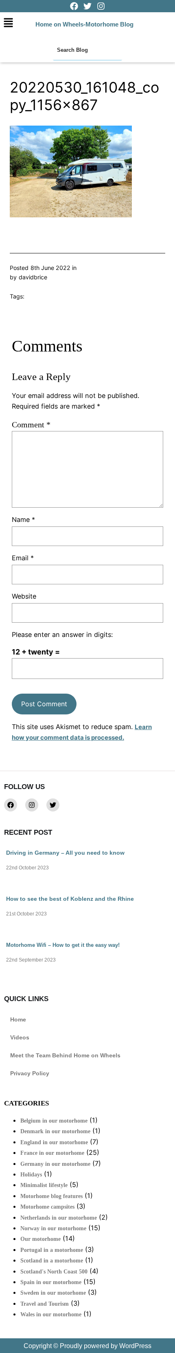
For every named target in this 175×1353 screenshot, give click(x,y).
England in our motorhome (54, 1142)
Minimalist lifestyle (44, 1185)
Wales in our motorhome (50, 1314)
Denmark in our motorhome (55, 1131)
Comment (31, 424)
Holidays (31, 1175)
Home (18, 1019)
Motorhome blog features (51, 1196)
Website (24, 596)
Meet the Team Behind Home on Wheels (65, 1055)
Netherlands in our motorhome (58, 1218)
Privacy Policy (29, 1073)
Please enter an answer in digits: (62, 634)
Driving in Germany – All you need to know (65, 852)
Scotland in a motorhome (51, 1261)
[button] (8, 23)
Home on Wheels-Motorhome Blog (84, 24)
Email (23, 558)
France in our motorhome (52, 1153)
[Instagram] (31, 804)
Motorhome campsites (47, 1207)
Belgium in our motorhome (54, 1121)
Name (23, 519)
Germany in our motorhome (55, 1164)
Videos (19, 1037)
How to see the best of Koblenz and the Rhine (70, 898)
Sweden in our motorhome (53, 1293)
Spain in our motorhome (50, 1282)
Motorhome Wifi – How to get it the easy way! (63, 945)
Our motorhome (40, 1239)
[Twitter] (52, 804)
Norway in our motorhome (53, 1228)
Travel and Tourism (44, 1304)
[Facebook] (10, 804)
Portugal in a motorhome (51, 1250)
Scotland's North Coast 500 (54, 1272)
